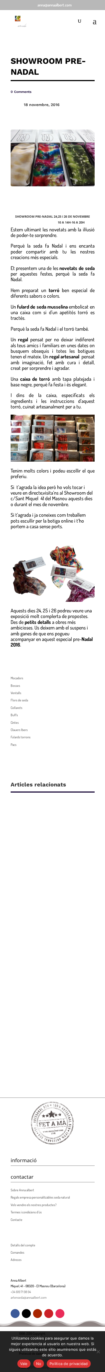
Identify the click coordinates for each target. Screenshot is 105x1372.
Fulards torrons (21, 737)
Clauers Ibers (19, 730)
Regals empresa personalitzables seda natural (40, 1197)
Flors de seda (19, 700)
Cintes (15, 722)
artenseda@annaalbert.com (28, 1297)
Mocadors (17, 678)
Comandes (17, 1252)
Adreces (16, 1260)
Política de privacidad (69, 1363)
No (38, 1363)
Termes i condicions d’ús (26, 1212)
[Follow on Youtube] (37, 1313)
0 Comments (21, 92)
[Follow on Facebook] (15, 1313)
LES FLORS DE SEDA (42, 923)
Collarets (16, 708)
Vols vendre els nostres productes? (34, 1205)
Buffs (14, 715)
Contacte (16, 1220)
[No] (98, 1351)
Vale (24, 1363)
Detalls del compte (23, 1245)
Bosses (15, 685)
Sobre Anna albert (22, 1190)
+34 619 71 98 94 (21, 1292)
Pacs (14, 745)
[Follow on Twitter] (26, 1313)
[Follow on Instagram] (59, 1313)
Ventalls (16, 693)
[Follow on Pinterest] (48, 1313)
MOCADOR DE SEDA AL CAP (50, 1013)
